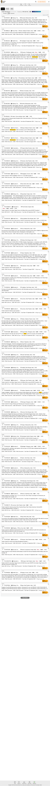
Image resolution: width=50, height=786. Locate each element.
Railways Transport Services (15, 17)
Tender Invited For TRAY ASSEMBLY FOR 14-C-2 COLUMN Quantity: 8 (17, 175)
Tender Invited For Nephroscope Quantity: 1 (11, 300)
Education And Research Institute (15, 90)
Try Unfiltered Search (36, 11)
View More (25, 597)
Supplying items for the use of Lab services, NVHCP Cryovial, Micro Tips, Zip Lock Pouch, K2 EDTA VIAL (24, 220)
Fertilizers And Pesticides (16, 265)
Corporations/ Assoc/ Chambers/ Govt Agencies (16, 148)
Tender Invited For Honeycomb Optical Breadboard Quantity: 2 (15, 541)
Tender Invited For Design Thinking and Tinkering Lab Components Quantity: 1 (18, 403)
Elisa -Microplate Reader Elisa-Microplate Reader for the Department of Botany (18, 459)
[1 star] (10, 11)
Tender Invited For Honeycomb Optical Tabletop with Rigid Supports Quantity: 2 (18, 32)
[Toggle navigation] (48, 1)
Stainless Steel (16, 436)
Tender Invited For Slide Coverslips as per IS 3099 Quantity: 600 (18, 129)
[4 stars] (14, 11)
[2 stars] (11, 11)
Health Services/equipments (15, 40)
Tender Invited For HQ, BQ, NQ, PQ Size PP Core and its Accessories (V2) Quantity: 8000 (23, 333)
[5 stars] (15, 11)
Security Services (16, 52)
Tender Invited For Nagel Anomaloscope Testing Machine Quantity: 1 (16, 185)
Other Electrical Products (16, 127)
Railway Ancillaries (16, 160)
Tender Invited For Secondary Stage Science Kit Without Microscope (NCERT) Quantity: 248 (21, 382)
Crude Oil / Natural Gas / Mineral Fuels (16, 173)
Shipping (14, 528)
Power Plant (14, 30)
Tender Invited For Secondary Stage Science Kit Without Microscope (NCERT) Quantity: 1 (21, 210)
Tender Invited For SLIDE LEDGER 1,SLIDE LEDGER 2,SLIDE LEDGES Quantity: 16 (20, 438)
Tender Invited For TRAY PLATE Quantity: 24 (11, 267)
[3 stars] (13, 11)
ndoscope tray (25, 11)
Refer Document (8, 24)
